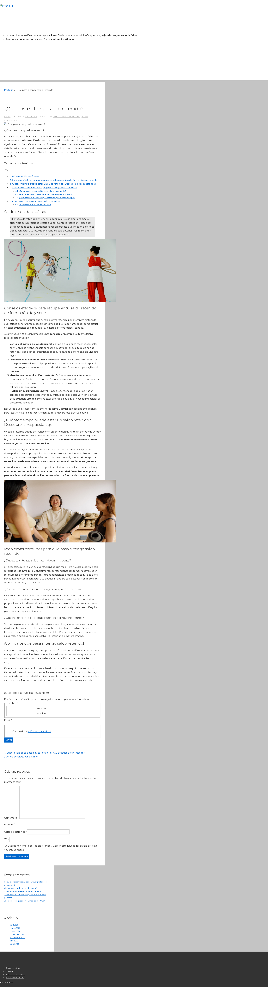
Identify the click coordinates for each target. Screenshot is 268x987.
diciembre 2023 (17, 934)
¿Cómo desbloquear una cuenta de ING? (22, 891)
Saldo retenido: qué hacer (25, 176)
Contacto (10, 971)
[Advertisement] (134, 60)
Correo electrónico (14, 832)
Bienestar (49, 39)
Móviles (132, 35)
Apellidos (41, 713)
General (70, 39)
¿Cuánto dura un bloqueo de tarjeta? (20, 888)
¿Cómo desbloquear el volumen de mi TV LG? (24, 901)
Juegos (91, 35)
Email (8, 720)
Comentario (11, 818)
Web (6, 839)
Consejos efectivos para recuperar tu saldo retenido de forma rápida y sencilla (54, 180)
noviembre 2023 (17, 937)
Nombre (41, 708)
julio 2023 (14, 941)
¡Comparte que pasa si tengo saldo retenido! (36, 201)
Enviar (9, 740)
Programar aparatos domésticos (25, 39)
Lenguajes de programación (112, 35)
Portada (8, 90)
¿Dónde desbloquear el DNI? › (21, 756)
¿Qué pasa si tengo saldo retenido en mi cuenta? (42, 191)
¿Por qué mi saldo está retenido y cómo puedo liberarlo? (46, 194)
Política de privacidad (15, 974)
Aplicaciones (19, 35)
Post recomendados (15, 977)
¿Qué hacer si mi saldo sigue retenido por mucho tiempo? (47, 198)
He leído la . (33, 731)
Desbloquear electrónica (72, 35)
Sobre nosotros (13, 968)
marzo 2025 (15, 928)
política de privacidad (39, 731)
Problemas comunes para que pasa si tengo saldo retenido (44, 187)
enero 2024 (15, 931)
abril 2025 (14, 925)
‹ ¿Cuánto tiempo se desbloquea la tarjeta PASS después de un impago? (44, 752)
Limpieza (60, 39)
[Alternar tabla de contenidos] (6, 170)
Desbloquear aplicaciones (42, 35)
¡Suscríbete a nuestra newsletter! (35, 205)
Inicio (9, 35)
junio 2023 (14, 944)
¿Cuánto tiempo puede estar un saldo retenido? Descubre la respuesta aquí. (54, 183)
